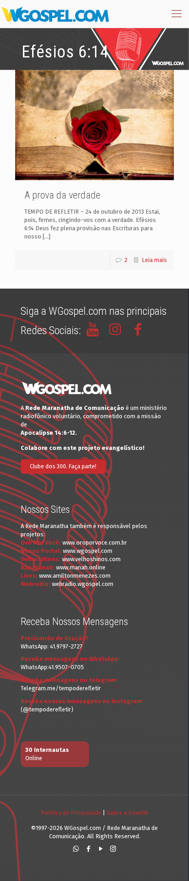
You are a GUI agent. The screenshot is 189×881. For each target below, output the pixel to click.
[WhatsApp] (76, 849)
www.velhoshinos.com (91, 559)
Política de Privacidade (71, 812)
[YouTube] (101, 849)
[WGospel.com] (55, 13)
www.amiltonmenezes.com (75, 575)
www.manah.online (81, 567)
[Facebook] (88, 849)
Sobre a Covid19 (127, 812)
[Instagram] (113, 849)
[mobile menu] (176, 14)
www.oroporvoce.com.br (94, 542)
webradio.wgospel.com (82, 583)
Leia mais (154, 259)
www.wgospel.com (87, 550)
